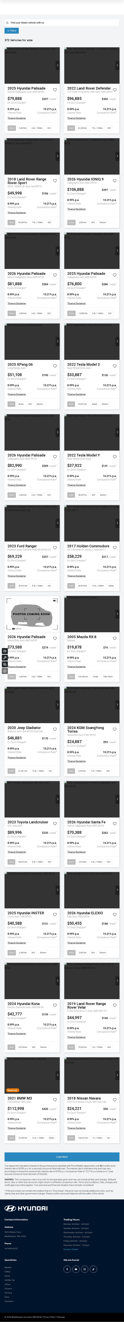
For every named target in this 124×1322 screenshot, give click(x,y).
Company (9, 1301)
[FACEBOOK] (67, 1269)
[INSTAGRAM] (84, 1269)
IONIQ (7, 1272)
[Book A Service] (5, 658)
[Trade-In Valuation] (5, 651)
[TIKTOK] (93, 1269)
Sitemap (61, 1317)
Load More (62, 1156)
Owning (8, 1293)
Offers (7, 1284)
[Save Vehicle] (55, 90)
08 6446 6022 (11, 1249)
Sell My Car (10, 1280)
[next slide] (58, 65)
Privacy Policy (49, 1317)
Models (8, 1268)
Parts (7, 1297)
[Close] (5, 671)
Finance (8, 1289)
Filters (13, 30)
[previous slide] (7, 65)
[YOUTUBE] (76, 1269)
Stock (7, 1276)
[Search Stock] (5, 664)
